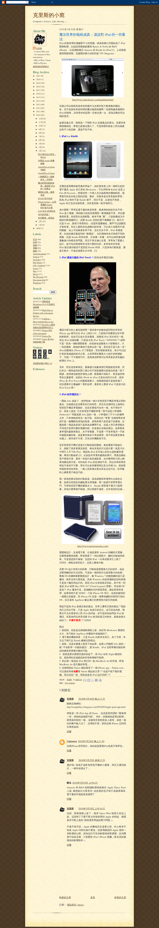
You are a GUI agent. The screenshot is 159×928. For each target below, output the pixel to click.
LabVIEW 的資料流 (46, 211)
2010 (38, 115)
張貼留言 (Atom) (75, 904)
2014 (38, 100)
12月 (41, 118)
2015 (38, 97)
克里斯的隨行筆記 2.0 (42, 363)
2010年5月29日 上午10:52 (91, 808)
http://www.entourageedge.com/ (92, 546)
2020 (38, 79)
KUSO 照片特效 (45, 198)
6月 (40, 140)
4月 (40, 147)
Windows (37, 282)
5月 (40, 143)
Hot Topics (37, 262)
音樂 (35, 245)
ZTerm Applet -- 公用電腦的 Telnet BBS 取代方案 (47, 204)
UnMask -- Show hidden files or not (43, 320)
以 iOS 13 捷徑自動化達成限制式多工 (44, 326)
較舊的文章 (120, 897)
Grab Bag (37, 259)
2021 (38, 75)
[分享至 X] (92, 680)
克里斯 (39, 48)
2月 (40, 221)
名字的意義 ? (44, 214)
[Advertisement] (42, 443)
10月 (41, 125)
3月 (40, 150)
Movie (36, 274)
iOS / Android (39, 265)
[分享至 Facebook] (96, 680)
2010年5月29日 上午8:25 (85, 782)
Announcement (39, 253)
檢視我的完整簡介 (41, 66)
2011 (38, 111)
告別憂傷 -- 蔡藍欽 (46, 217)
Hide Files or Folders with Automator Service (43, 313)
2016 (38, 93)
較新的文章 (65, 897)
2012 (38, 108)
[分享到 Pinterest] (100, 680)
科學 (35, 242)
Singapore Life (39, 279)
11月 (41, 122)
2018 (38, 86)
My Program (38, 277)
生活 (35, 239)
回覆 (69, 731)
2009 (38, 228)
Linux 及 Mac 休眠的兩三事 (43, 340)
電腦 (35, 248)
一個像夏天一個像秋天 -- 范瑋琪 (46, 178)
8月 (40, 132)
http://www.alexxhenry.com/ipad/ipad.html (92, 99)
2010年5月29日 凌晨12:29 (91, 760)
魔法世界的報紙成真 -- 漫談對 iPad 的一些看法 (46, 185)
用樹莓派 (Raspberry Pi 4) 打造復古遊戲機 (44, 304)
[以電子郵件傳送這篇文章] (84, 680)
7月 (40, 136)
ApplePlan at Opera (46, 173)
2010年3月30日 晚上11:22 (91, 698)
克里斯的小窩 (49, 14)
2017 (38, 90)
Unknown (72, 741)
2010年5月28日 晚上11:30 (91, 741)
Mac (35, 271)
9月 (40, 129)
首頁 (92, 897)
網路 (35, 251)
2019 (38, 83)
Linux (35, 268)
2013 (38, 104)
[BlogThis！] (88, 680)
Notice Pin (46, 336)
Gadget (36, 256)
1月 (40, 224)
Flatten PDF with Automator (42, 332)
